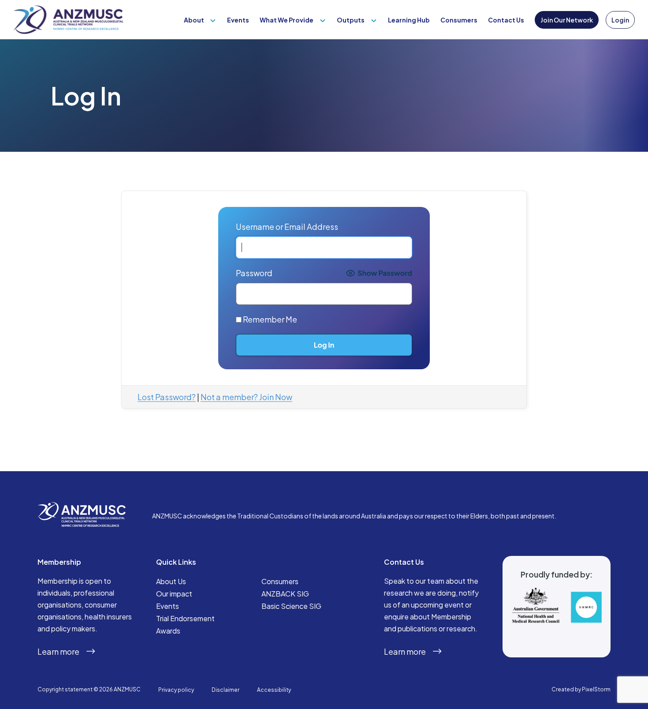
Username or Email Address (287, 226)
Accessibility (274, 689)
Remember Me (269, 319)
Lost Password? (167, 397)
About (194, 20)
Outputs (351, 20)
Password (254, 273)
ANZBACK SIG (285, 593)
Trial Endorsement (185, 618)
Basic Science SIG (291, 606)
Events (238, 20)
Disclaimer (225, 689)
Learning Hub (409, 20)
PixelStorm (596, 689)
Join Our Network (566, 20)
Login (620, 20)
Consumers (458, 20)
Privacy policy (176, 689)
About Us (171, 581)
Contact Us (506, 20)
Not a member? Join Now (246, 397)
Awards (168, 630)
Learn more (58, 651)
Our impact (174, 593)
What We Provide (286, 20)
